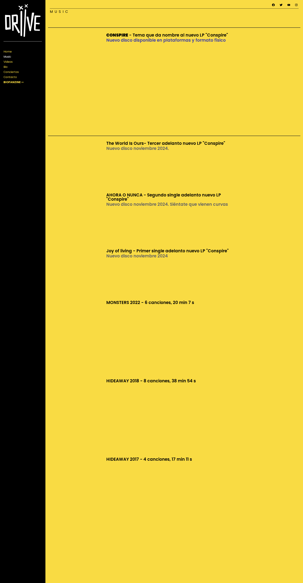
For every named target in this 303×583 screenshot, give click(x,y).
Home (8, 52)
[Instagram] (296, 5)
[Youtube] (289, 5)
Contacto (10, 77)
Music (7, 57)
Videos (8, 62)
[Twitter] (281, 5)
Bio (6, 67)
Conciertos (11, 72)
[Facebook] (273, 5)
